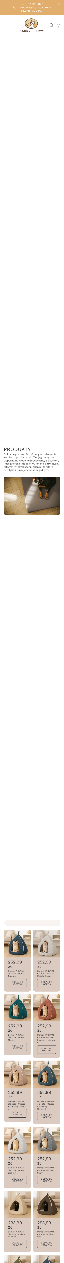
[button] (5, 25)
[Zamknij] (59, 3)
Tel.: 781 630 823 (32, 4)
